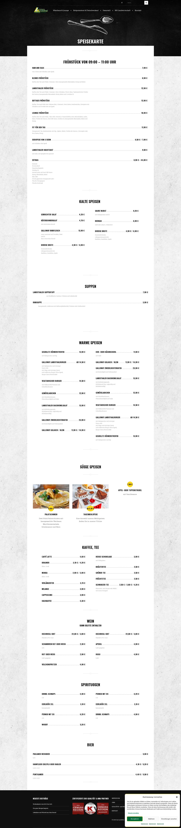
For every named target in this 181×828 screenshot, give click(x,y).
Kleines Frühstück (40, 78)
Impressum (144, 824)
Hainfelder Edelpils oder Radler (47, 764)
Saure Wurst (100, 210)
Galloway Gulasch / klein (53, 430)
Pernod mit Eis (48, 714)
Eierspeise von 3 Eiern (41, 139)
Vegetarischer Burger (52, 381)
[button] (177, 797)
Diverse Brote (47, 245)
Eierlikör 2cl (47, 704)
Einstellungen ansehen (169, 819)
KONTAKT (115, 811)
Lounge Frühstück (40, 113)
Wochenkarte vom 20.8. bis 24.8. (42, 804)
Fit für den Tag (38, 127)
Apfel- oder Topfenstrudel (130, 490)
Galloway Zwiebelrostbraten (55, 420)
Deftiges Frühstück (41, 100)
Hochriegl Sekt (48, 634)
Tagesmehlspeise (90, 514)
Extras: (35, 160)
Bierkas (98, 221)
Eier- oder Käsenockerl (106, 352)
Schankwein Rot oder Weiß (54, 644)
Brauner (45, 562)
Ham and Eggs (38, 67)
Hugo (98, 654)
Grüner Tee (100, 572)
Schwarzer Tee (102, 584)
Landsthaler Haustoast (42, 150)
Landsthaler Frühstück (42, 88)
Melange (45, 589)
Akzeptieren (135, 819)
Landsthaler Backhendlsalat (54, 405)
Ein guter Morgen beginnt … (41, 808)
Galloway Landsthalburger (54, 362)
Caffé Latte (47, 556)
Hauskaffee (47, 601)
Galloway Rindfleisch (50, 230)
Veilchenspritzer (49, 664)
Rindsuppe (37, 302)
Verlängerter (48, 583)
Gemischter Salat (49, 214)
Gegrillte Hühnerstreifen (53, 352)
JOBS (113, 802)
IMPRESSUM (116, 798)
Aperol (99, 644)
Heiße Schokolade (104, 556)
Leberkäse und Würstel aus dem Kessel (44, 812)
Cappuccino (47, 595)
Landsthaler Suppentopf (44, 292)
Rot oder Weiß (48, 654)
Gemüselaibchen (49, 393)
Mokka (44, 572)
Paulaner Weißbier (41, 754)
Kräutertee (101, 566)
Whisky (45, 724)
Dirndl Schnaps (48, 694)
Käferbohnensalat (49, 220)
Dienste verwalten (133, 813)
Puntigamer (38, 774)
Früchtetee (101, 578)
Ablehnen (151, 819)
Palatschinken (51, 514)
